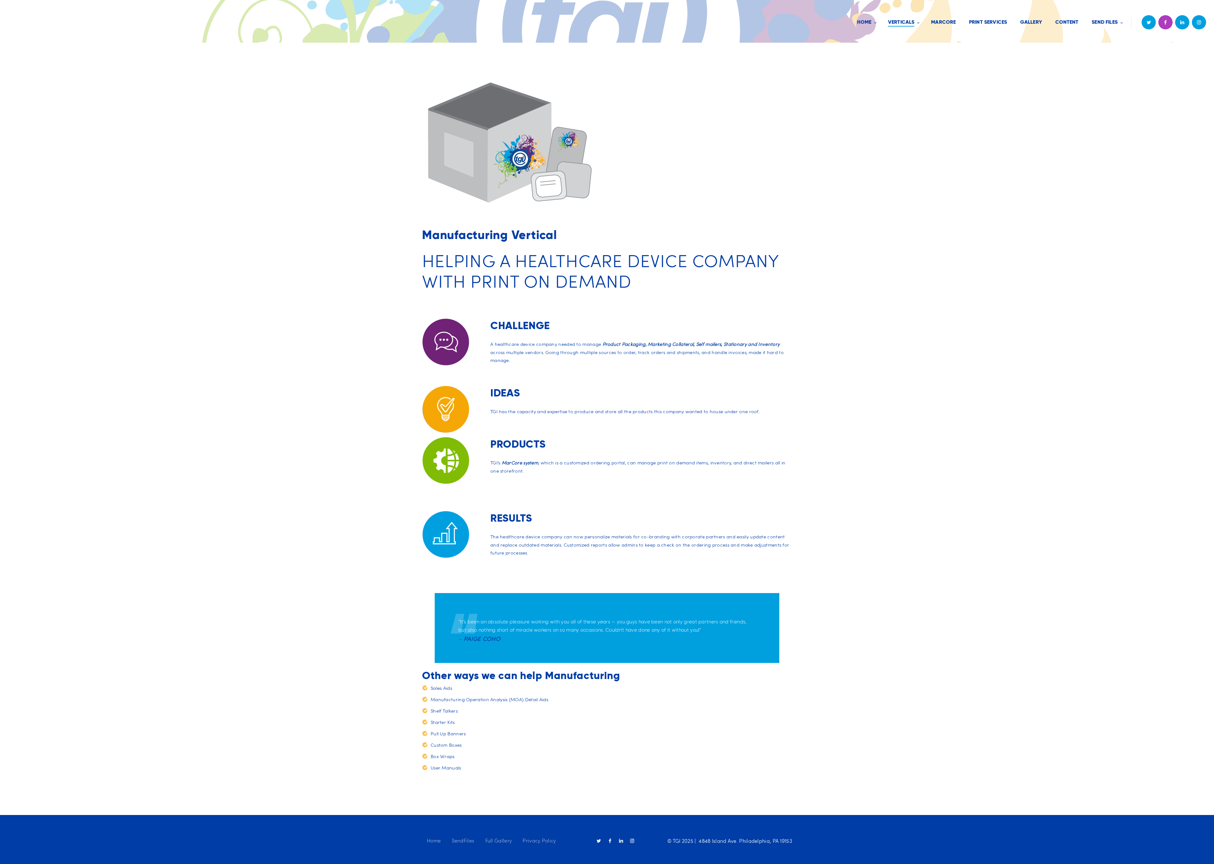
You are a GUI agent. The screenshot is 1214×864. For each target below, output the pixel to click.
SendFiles (463, 840)
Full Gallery (498, 840)
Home (434, 840)
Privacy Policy (539, 840)
